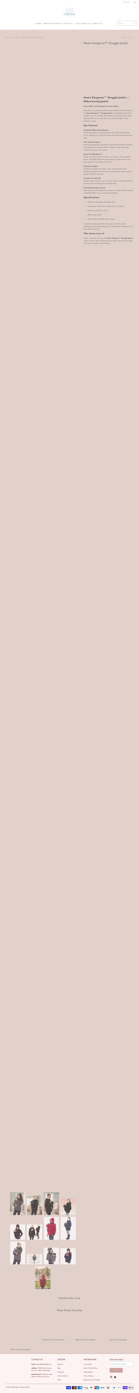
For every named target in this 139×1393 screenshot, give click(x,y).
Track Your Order (62, 1376)
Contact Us (61, 1372)
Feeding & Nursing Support (53, 1333)
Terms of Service (88, 1376)
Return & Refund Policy (90, 1368)
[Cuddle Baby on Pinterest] (111, 1377)
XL (101, 70)
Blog (59, 1368)
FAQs (59, 1380)
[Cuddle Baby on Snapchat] (115, 1377)
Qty (85, 76)
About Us (60, 1364)
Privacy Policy (88, 1364)
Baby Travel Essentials (118, 1333)
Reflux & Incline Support (20, 1333)
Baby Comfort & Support (86, 1333)
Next (130, 37)
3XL (113, 70)
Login (128, 2)
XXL (107, 70)
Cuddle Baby (14, 1387)
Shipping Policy (88, 1372)
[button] (69, 23)
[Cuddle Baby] (69, 13)
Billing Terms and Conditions (92, 1380)
